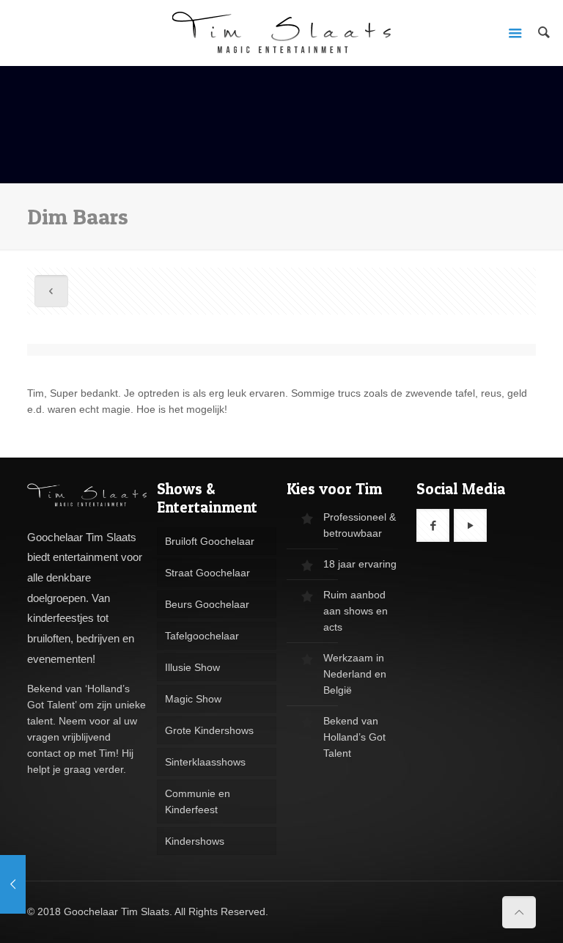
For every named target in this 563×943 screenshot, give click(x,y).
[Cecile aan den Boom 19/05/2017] (13, 884)
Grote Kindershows (209, 730)
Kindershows (194, 841)
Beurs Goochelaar (207, 604)
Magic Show (193, 699)
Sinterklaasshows (205, 762)
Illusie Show (192, 667)
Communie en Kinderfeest (197, 801)
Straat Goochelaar (207, 573)
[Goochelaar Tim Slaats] (281, 33)
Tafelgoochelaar (202, 636)
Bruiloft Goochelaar (209, 541)
